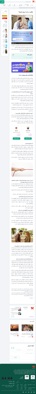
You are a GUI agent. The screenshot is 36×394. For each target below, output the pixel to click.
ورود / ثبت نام (2, 2)
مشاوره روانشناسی (25, 385)
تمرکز (21, 105)
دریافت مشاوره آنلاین (18, 39)
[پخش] (31, 43)
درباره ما (34, 384)
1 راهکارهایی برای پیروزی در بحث (27, 57)
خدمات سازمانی (21, 388)
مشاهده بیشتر (13, 316)
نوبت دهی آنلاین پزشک (20, 5)
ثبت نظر (15, 357)
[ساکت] (15, 43)
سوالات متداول (30, 384)
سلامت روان (26, 7)
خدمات (32, 5)
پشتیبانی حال (25, 307)
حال (34, 7)
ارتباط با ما (33, 387)
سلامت (29, 7)
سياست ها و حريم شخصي (30, 388)
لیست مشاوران (17, 385)
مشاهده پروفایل (28, 138)
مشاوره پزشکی (25, 388)
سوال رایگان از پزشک (3, 5)
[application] (22, 43)
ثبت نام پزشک (21, 385)
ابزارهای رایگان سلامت (27, 5)
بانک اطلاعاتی (9, 5)
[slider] (13, 43)
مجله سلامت (14, 5)
